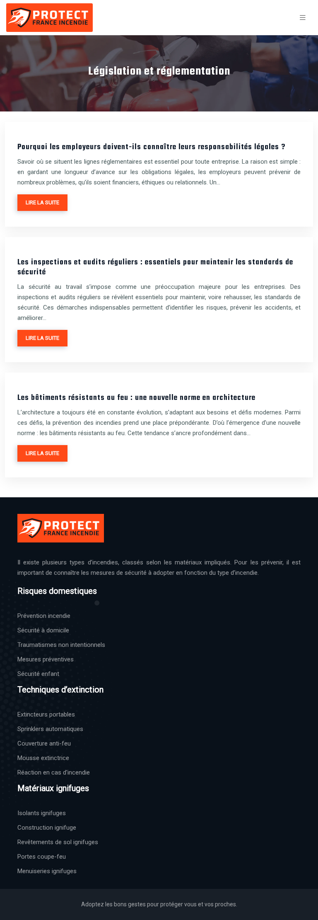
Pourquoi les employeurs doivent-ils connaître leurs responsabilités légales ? (151, 147)
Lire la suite (42, 202)
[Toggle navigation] (303, 18)
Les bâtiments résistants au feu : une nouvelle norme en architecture (136, 398)
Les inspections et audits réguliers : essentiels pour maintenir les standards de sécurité (155, 267)
